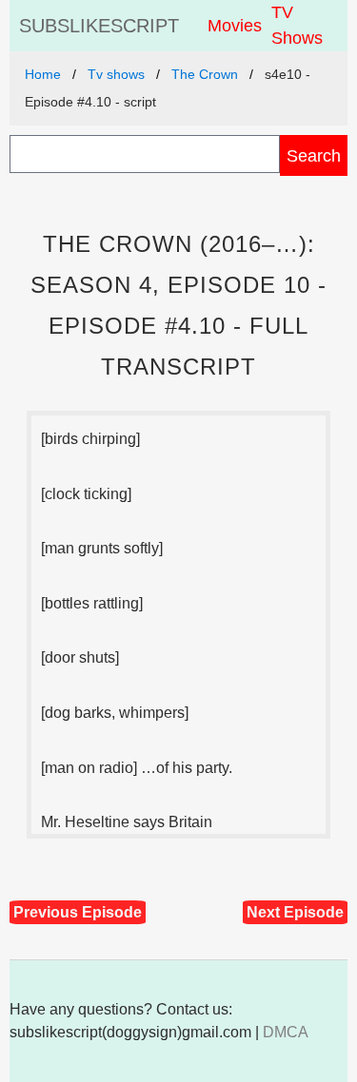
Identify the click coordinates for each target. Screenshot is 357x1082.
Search (314, 155)
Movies (235, 25)
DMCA (285, 1032)
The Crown (204, 74)
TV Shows (297, 25)
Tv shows (116, 74)
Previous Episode (77, 912)
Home (43, 74)
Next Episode (295, 912)
